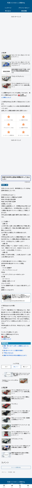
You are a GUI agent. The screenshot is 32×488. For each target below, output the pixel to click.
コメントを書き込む (16, 467)
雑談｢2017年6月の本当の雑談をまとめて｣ (15, 355)
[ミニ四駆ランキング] (22, 95)
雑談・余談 (5, 184)
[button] (26, 367)
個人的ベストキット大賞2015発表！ (13, 350)
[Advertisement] (16, 33)
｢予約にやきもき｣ (8, 353)
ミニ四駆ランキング (6, 97)
